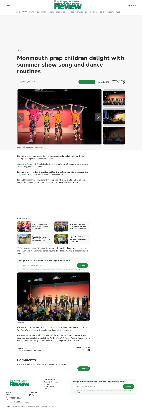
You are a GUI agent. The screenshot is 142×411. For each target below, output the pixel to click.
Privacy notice (78, 269)
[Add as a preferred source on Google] (103, 82)
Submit (82, 265)
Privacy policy (49, 386)
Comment (84, 369)
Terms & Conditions (51, 382)
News (19, 50)
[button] (8, 4)
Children (20, 164)
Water (24, 174)
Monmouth (31, 164)
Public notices (49, 391)
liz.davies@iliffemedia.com (19, 402)
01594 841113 (17, 398)
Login (133, 5)
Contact (47, 384)
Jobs (45, 389)
